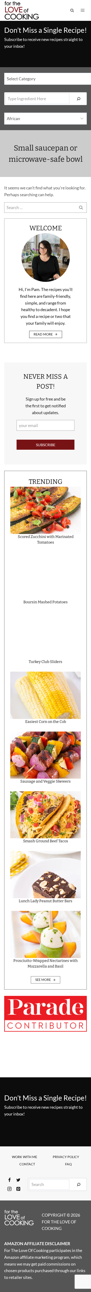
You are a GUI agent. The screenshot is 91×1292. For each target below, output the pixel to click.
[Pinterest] (18, 1189)
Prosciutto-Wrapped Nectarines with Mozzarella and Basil (45, 963)
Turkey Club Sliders (45, 661)
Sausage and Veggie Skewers (45, 781)
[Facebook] (9, 1180)
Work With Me (24, 1157)
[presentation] (45, 510)
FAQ (68, 1164)
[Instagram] (9, 1189)
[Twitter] (18, 1180)
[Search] (79, 98)
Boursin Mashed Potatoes (45, 602)
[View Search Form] (72, 10)
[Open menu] (82, 10)
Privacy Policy (66, 1157)
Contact (27, 1164)
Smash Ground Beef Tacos (45, 841)
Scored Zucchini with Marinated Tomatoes (46, 539)
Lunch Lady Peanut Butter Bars (45, 901)
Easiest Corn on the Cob (45, 721)
